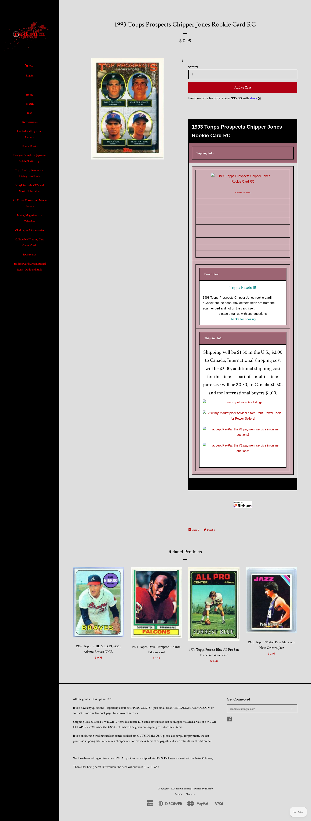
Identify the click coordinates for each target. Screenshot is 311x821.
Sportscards (29, 255)
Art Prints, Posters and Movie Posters (30, 203)
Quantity (193, 66)
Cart (31, 66)
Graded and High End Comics (29, 134)
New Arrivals (29, 122)
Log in (29, 76)
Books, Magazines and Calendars (30, 218)
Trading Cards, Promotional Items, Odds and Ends (30, 267)
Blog (29, 113)
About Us (190, 794)
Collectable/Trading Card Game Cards (29, 242)
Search (30, 104)
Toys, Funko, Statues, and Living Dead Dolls (29, 173)
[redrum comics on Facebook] (229, 720)
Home (29, 95)
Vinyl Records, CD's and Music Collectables (29, 188)
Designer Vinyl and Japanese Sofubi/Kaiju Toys (29, 158)
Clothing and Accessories (29, 230)
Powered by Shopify (203, 788)
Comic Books (29, 146)
